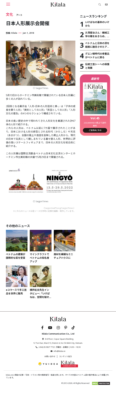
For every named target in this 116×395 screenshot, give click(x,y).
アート (19, 15)
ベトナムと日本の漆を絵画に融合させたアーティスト (97, 45)
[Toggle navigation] (8, 4)
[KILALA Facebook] (42, 328)
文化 (9, 14)
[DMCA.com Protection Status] (101, 383)
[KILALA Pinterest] (65, 328)
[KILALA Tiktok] (73, 328)
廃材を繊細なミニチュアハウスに (63, 256)
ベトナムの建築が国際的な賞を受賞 (15, 256)
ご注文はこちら (95, 130)
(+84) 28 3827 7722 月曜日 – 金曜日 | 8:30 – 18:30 (60, 347)
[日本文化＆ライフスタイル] (58, 4)
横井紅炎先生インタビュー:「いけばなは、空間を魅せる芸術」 (40, 293)
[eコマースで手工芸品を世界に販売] (16, 276)
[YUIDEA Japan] (48, 364)
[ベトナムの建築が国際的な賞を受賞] (16, 240)
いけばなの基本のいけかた (97, 23)
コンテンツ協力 (65, 356)
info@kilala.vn (59, 351)
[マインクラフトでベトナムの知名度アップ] (40, 240)
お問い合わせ (49, 356)
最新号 (95, 78)
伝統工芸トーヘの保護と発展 (97, 66)
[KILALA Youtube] (50, 328)
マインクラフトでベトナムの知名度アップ (39, 258)
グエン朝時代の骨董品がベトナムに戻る (97, 55)
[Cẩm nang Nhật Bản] (58, 318)
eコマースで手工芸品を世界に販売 (16, 291)
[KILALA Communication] (69, 364)
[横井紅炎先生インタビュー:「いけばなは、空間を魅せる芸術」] (40, 276)
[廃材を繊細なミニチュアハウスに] (64, 240)
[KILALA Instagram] (58, 328)
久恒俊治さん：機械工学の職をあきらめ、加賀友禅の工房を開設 (97, 34)
